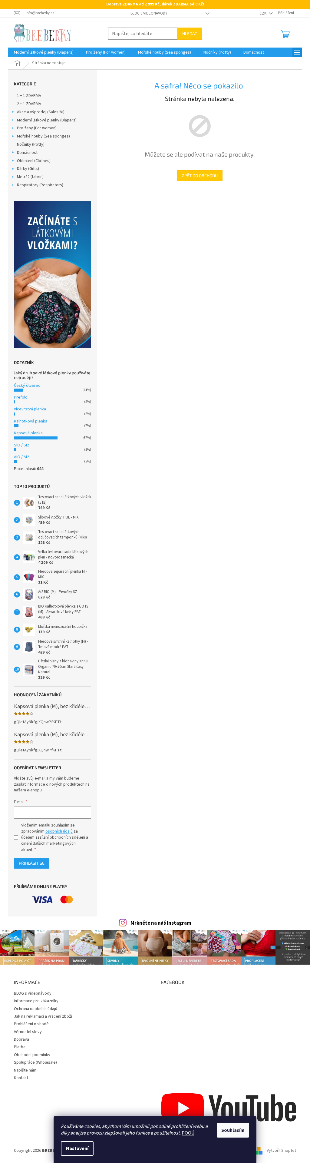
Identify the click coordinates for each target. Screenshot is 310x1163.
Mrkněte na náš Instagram (160, 923)
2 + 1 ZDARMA (29, 104)
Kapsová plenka (28, 433)
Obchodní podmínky (32, 1055)
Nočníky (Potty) (31, 144)
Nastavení (77, 1148)
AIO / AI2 (21, 457)
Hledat (189, 33)
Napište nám (25, 1070)
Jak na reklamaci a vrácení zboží (43, 1016)
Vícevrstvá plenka (30, 409)
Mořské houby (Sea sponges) (43, 136)
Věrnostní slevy (28, 1032)
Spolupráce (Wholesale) (35, 1062)
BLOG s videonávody (148, 13)
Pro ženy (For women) (37, 128)
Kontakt (21, 1078)
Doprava (21, 1039)
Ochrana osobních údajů (35, 1009)
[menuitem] (44, 52)
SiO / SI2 (21, 445)
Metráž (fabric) (30, 177)
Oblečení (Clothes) (34, 161)
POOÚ (188, 1133)
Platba (19, 1047)
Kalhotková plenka (30, 421)
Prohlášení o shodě (31, 1024)
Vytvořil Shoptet (281, 1151)
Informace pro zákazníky (36, 1001)
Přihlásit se (32, 863)
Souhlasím (233, 1130)
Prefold (21, 397)
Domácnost (27, 153)
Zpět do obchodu (200, 175)
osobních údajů (59, 831)
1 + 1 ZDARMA (29, 96)
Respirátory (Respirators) (40, 185)
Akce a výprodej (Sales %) (40, 112)
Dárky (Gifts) (28, 169)
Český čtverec (27, 386)
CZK (263, 13)
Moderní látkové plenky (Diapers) (47, 120)
